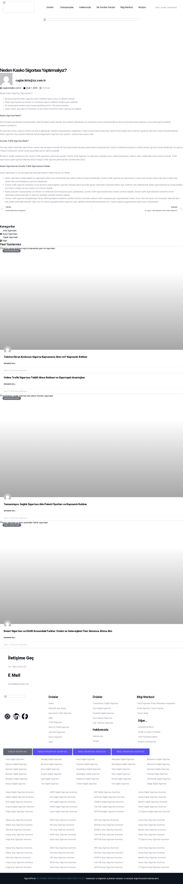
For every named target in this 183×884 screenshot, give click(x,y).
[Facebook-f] (25, 716)
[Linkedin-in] (16, 716)
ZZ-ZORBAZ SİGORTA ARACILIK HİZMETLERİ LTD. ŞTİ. (60, 878)
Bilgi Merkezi (127, 7)
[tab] (17, 751)
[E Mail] (3, 671)
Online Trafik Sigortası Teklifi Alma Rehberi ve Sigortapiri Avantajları (44, 377)
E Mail (14, 675)
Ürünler (50, 7)
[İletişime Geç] (3, 654)
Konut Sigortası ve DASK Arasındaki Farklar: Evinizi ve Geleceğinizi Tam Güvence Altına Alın (58, 631)
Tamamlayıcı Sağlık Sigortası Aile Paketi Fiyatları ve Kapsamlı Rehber (45, 504)
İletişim (142, 7)
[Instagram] (7, 716)
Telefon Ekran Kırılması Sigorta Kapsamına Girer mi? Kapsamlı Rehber (45, 356)
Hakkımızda (85, 7)
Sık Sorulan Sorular (105, 7)
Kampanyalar (67, 7)
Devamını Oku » (10, 363)
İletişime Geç (21, 658)
